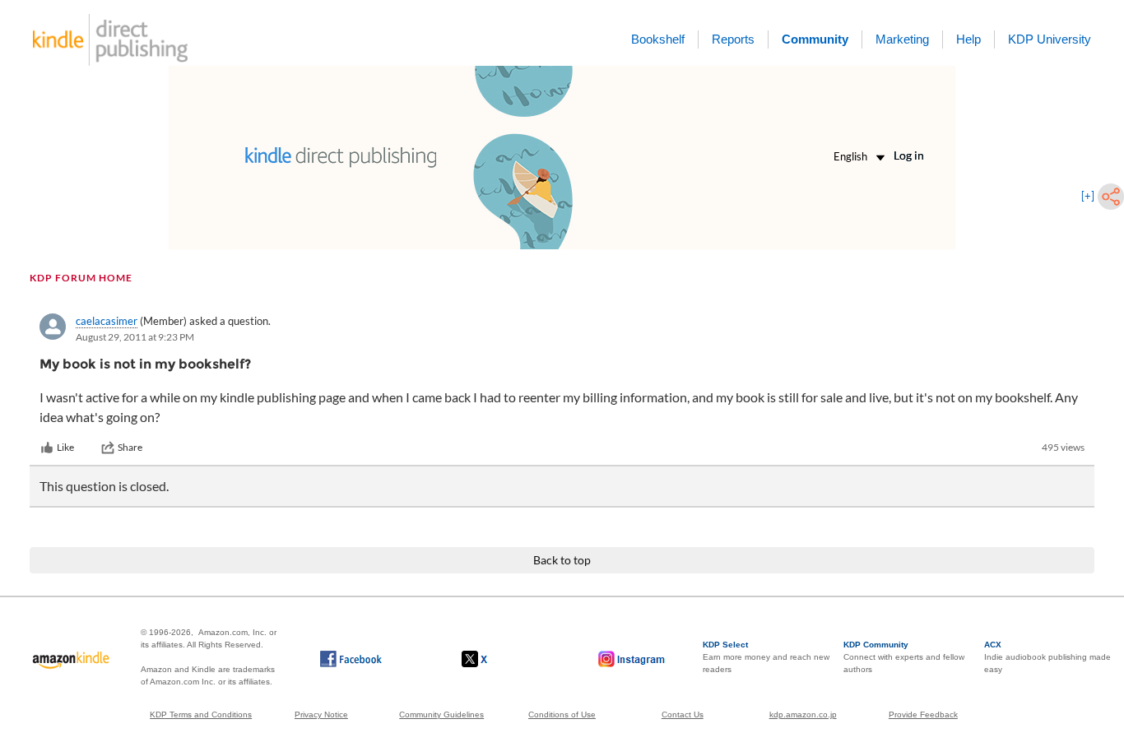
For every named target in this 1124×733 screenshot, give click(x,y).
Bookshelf (658, 39)
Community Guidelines (441, 714)
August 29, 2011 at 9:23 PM (135, 337)
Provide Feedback (923, 714)
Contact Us (683, 714)
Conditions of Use (562, 714)
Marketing (902, 39)
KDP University (1049, 39)
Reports (733, 39)
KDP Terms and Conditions (201, 714)
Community (815, 39)
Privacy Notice (321, 714)
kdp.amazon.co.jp (803, 714)
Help (968, 39)
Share (130, 447)
